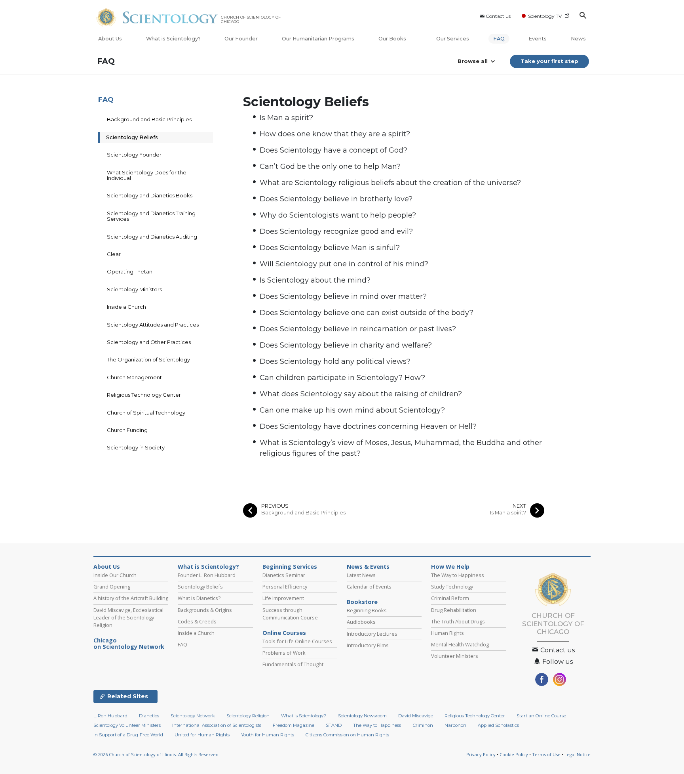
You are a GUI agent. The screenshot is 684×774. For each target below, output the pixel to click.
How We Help (450, 567)
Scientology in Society (136, 447)
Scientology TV (545, 16)
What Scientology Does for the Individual (146, 175)
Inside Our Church (115, 575)
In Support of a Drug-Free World (128, 735)
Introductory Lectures (372, 633)
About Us (110, 39)
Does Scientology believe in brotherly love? (336, 199)
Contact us (498, 16)
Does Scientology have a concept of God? (333, 150)
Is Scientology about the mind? (315, 280)
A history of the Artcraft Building (130, 598)
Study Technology (452, 586)
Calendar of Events (369, 586)
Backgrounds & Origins (205, 609)
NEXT (519, 505)
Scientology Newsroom (362, 716)
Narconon (455, 725)
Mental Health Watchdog (460, 644)
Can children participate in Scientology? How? (342, 377)
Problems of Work (284, 652)
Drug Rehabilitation (453, 609)
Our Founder (241, 39)
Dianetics (149, 716)
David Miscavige (415, 716)
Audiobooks (361, 621)
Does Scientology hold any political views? (335, 361)
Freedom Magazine (293, 725)
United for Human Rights (202, 735)
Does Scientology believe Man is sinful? (330, 247)
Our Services (452, 39)
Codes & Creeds (197, 621)
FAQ (499, 39)
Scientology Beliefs (132, 137)
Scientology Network (193, 716)
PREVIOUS (275, 505)
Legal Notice (577, 754)
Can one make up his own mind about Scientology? (352, 410)
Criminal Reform (450, 598)
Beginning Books (367, 610)
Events (537, 39)
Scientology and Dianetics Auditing (152, 236)
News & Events (368, 567)
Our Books (392, 39)
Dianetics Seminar (283, 575)
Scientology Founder (134, 154)
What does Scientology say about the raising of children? (361, 394)
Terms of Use (546, 754)
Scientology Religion (248, 716)
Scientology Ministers (134, 289)
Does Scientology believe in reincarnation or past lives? (358, 329)
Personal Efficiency (284, 586)
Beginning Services (289, 567)
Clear (114, 254)
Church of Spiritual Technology (146, 412)
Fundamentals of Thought (292, 664)
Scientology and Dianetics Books (149, 195)
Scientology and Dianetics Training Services (151, 216)
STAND (334, 725)
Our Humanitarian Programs (318, 39)
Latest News (361, 575)
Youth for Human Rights (267, 735)
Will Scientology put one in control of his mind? (344, 264)
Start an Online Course (541, 716)
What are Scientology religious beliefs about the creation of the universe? (390, 182)
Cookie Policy (514, 754)
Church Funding (127, 430)
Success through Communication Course (290, 613)
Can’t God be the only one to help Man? (330, 166)
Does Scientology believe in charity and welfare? (346, 345)
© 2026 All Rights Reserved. (156, 754)
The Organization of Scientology (148, 359)
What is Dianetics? (199, 598)
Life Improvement (283, 598)
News (578, 39)
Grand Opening (111, 586)
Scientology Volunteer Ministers (127, 725)
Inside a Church (126, 307)
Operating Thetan (129, 271)
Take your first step (549, 61)
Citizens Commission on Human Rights (347, 735)
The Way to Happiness (457, 575)
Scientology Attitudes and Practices (153, 324)
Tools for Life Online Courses (297, 641)
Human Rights (447, 632)
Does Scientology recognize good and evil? (336, 231)
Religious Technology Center (144, 395)
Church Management (134, 377)
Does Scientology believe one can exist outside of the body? (366, 312)
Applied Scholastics (498, 725)
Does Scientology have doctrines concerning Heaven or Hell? (368, 426)
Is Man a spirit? (286, 117)
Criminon (423, 725)
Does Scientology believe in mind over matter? (343, 296)
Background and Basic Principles (303, 513)
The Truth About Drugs (458, 621)
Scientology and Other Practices (149, 342)
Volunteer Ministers (454, 655)
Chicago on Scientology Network (128, 643)
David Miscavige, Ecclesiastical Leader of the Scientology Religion (128, 617)
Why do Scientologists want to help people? (338, 215)
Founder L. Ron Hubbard (207, 575)
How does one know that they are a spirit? (335, 134)
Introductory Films (368, 645)
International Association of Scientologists (216, 725)
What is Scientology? (173, 39)
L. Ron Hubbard (110, 716)
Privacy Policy (481, 754)
